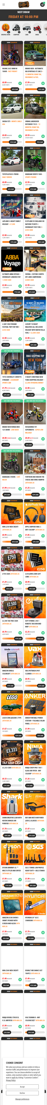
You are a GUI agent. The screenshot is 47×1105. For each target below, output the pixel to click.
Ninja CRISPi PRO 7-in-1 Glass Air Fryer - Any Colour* (33, 770)
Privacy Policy (11, 1080)
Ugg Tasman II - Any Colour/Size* (35, 1019)
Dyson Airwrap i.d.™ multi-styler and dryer (11, 870)
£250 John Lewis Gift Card (33, 575)
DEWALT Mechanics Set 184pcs (33, 972)
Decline (22, 1093)
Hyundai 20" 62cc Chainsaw (33, 919)
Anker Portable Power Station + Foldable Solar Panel (35, 721)
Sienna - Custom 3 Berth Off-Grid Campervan (34, 277)
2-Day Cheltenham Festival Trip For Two (11, 327)
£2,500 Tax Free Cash (10, 622)
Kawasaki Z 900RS (11, 478)
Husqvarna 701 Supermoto (34, 430)
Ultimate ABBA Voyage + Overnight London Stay (11, 277)
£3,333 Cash (11, 767)
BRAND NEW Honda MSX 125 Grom (11, 428)
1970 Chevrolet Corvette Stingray (12, 380)
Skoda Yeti (12, 123)
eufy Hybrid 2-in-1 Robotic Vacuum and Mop (33, 624)
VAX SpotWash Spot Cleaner (33, 672)
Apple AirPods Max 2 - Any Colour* (34, 528)
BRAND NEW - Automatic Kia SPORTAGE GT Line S (34, 73)
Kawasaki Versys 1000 (34, 175)
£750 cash (10, 574)
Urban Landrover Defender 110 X (32, 125)
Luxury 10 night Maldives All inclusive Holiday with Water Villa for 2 (35, 328)
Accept (22, 1086)
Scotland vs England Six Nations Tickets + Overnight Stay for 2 (34, 225)
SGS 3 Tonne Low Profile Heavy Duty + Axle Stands (35, 870)
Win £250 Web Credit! (10, 528)
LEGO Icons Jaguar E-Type (11, 719)
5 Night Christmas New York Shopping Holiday (34, 380)
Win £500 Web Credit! (10, 972)
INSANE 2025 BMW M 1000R (9, 70)
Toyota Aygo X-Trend (10, 175)
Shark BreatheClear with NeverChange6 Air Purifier (12, 820)
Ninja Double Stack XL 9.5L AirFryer (12, 1019)
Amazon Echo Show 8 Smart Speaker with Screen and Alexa (11, 922)
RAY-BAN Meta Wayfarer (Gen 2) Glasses (34, 820)
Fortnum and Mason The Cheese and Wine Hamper (34, 480)
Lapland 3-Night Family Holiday (11, 222)
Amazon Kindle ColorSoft (11, 672)
